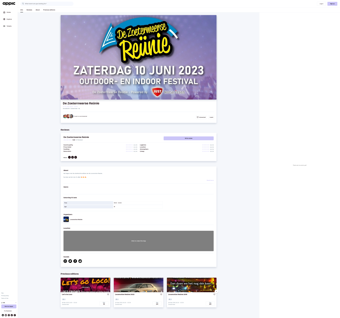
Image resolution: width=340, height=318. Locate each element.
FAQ (2, 293)
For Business (8, 311)
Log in (321, 4)
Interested (202, 117)
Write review (188, 138)
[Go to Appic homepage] (8, 3)
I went (211, 117)
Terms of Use (4, 298)
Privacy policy (5, 295)
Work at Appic (9, 306)
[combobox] (47, 4)
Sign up (332, 4)
